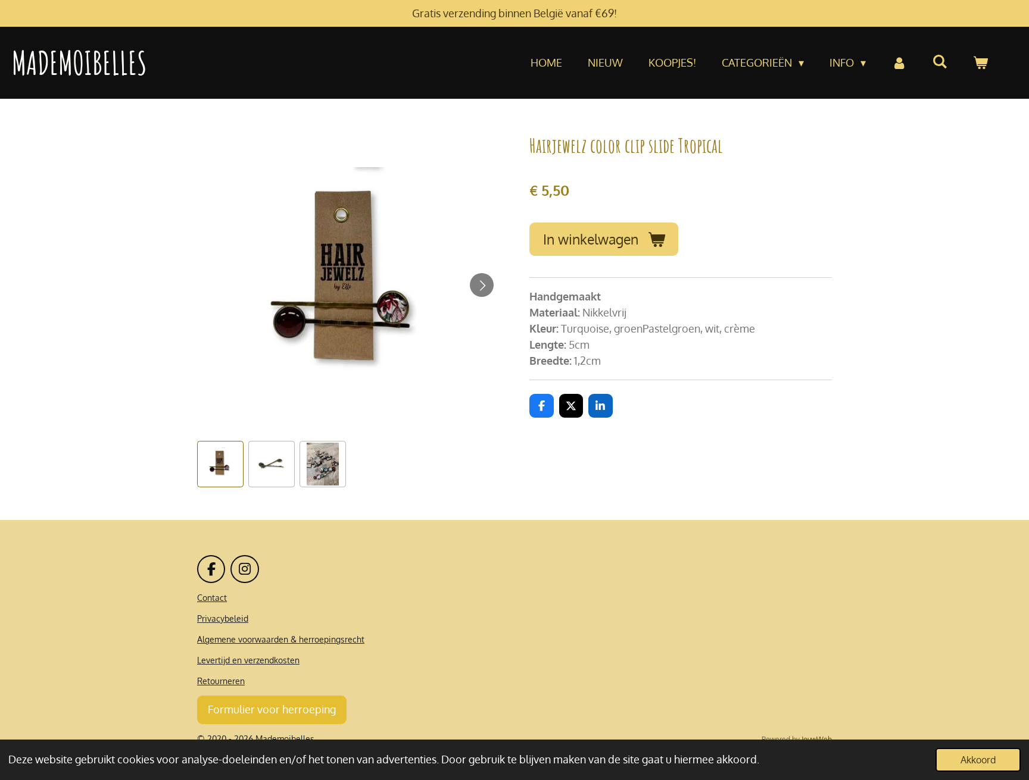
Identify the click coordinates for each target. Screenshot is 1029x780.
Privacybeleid (222, 618)
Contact (212, 598)
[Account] (899, 63)
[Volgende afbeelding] (482, 285)
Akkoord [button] (978, 759)
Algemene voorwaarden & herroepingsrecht (280, 639)
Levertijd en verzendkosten (248, 660)
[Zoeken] (940, 61)
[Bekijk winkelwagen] (980, 63)
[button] (220, 464)
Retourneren (221, 681)
